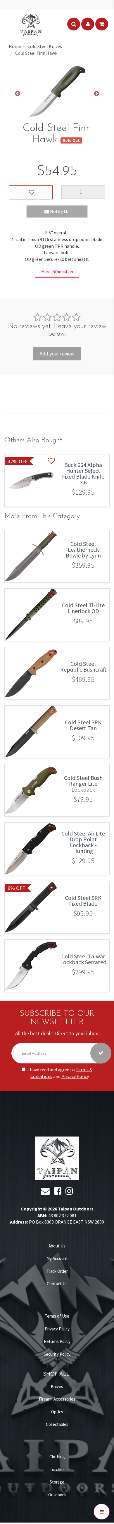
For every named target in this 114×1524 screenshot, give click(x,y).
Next (96, 94)
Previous (17, 94)
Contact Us (57, 1283)
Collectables (57, 1424)
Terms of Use (57, 1316)
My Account (57, 1258)
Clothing (57, 1456)
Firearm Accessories (57, 1399)
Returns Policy (57, 1341)
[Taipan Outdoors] (30, 24)
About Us (57, 1246)
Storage (57, 1482)
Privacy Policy (75, 1076)
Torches (57, 1469)
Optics (57, 1412)
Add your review (57, 353)
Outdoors (57, 1495)
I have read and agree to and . (59, 1072)
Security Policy (57, 1354)
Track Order (57, 1271)
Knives (57, 1386)
